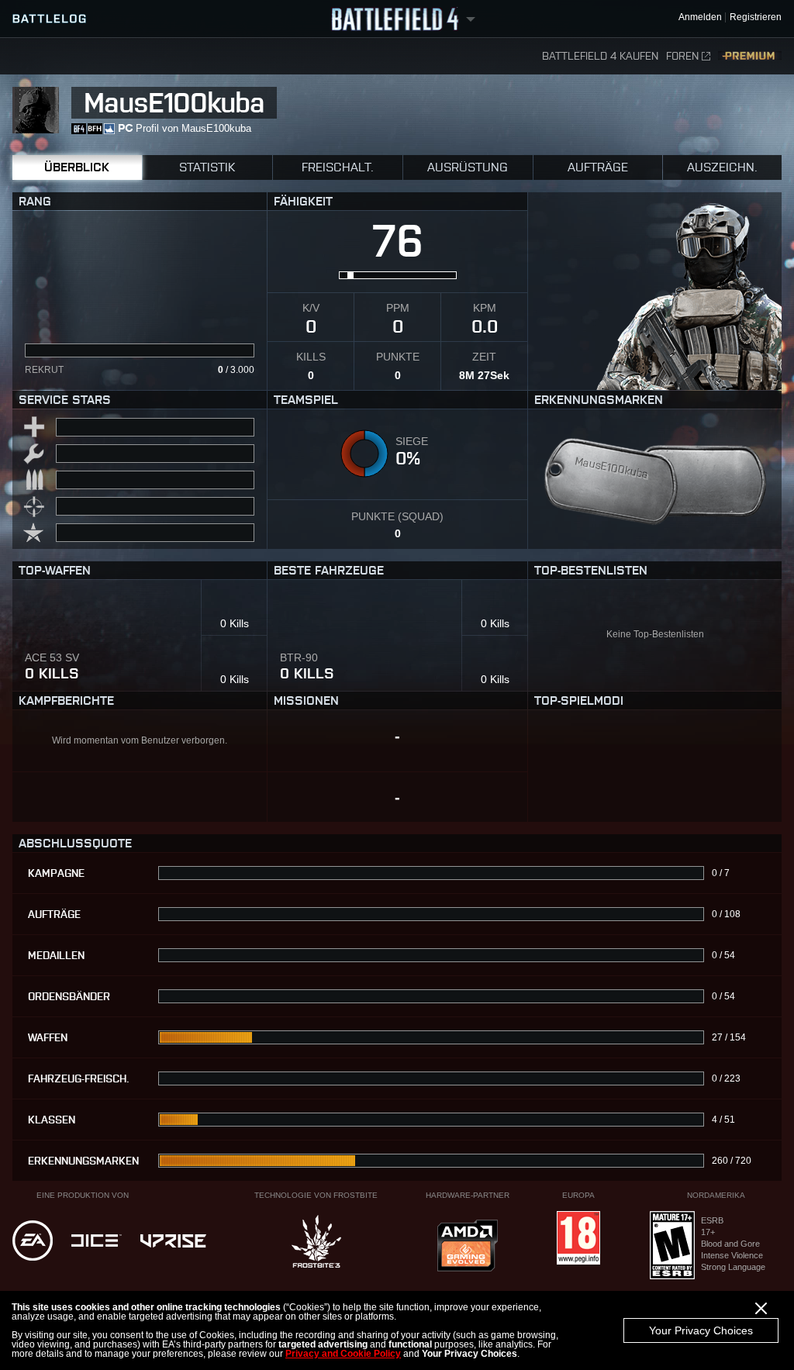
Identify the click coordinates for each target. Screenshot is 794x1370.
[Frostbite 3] (316, 1242)
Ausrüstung (467, 167)
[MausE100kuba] (655, 513)
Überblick (76, 167)
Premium (750, 56)
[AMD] (467, 1247)
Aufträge (598, 167)
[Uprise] (173, 1242)
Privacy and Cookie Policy (343, 1353)
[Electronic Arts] (32, 1241)
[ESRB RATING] (672, 1246)
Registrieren (756, 17)
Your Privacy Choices (701, 1330)
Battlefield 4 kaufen (600, 56)
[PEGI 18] (578, 1239)
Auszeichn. (722, 167)
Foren (682, 56)
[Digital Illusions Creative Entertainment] (96, 1241)
